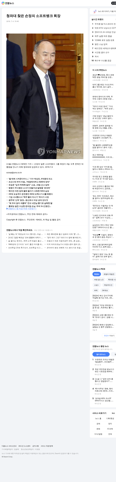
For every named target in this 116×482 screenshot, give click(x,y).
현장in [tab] (96, 274)
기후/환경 (110, 418)
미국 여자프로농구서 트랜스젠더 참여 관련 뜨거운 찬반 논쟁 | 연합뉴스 (64, 244)
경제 (98, 423)
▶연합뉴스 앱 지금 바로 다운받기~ (21, 208)
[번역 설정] (72, 27)
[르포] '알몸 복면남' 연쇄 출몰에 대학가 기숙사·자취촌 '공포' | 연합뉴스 (26, 237)
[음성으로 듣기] (67, 27)
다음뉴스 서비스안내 (9, 446)
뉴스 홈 (98, 418)
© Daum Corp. (7, 457)
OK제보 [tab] (105, 290)
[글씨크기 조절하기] (76, 27)
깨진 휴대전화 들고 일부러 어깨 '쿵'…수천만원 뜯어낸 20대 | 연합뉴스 (64, 234)
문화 (98, 429)
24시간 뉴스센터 (24, 446)
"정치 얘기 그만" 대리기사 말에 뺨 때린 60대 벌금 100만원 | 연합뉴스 (64, 237)
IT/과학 (110, 429)
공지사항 (35, 446)
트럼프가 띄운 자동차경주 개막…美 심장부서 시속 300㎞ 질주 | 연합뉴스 (64, 241)
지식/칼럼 (98, 434)
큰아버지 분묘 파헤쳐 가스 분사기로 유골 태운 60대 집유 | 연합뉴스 (64, 248)
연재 (110, 434)
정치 (110, 423)
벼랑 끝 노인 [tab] (99, 279)
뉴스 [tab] (113, 413)
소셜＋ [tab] (96, 285)
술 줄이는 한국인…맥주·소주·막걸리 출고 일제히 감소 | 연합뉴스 (26, 241)
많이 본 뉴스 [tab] (101, 354)
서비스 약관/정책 (47, 446)
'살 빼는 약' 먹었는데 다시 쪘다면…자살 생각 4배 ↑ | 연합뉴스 (26, 234)
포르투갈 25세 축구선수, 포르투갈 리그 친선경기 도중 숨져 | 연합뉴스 (26, 248)
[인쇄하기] (81, 27)
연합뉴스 (9, 3)
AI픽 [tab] (96, 290)
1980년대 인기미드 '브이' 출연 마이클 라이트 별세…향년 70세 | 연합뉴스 (26, 244)
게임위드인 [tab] (108, 285)
